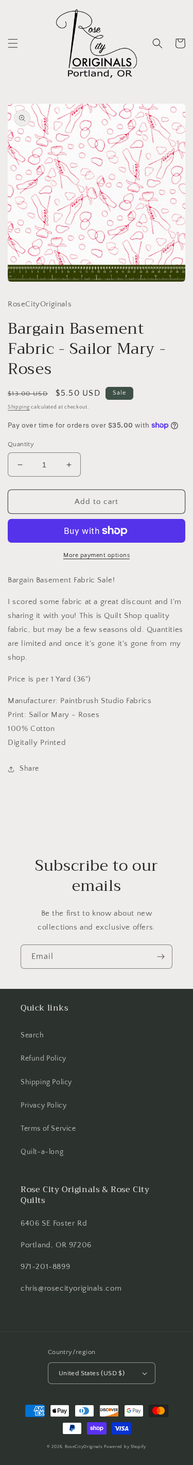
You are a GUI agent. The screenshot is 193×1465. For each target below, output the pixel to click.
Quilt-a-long (42, 1152)
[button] (13, 43)
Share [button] (29, 768)
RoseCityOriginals (84, 1446)
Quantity (21, 444)
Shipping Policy (46, 1082)
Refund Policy (43, 1058)
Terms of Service (48, 1129)
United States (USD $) (92, 1373)
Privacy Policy (43, 1105)
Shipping (19, 407)
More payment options (96, 555)
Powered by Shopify (125, 1446)
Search (32, 1035)
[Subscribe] (160, 957)
